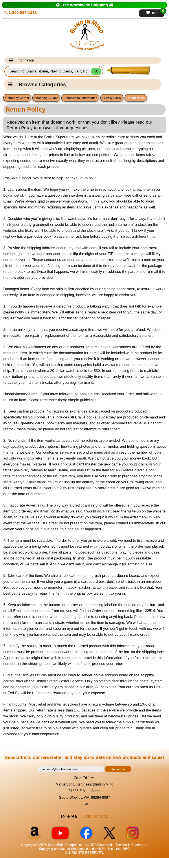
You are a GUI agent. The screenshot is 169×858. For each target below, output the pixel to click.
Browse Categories (42, 84)
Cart (158, 12)
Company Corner (17, 98)
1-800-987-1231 (22, 12)
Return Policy (136, 98)
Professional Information (80, 98)
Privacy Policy (111, 98)
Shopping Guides (46, 98)
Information (25, 60)
